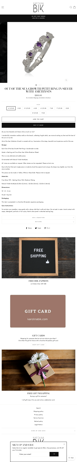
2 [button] (37, 85)
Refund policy (38, 421)
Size (38, 104)
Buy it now (38, 125)
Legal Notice (38, 425)
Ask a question (38, 217)
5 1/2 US (27, 108)
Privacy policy (38, 415)
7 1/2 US (59, 108)
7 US (51, 108)
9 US (43, 113)
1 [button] (36, 85)
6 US (35, 108)
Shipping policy (38, 411)
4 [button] (41, 85)
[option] (38, 17)
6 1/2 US (43, 108)
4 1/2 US (11, 108)
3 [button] (39, 85)
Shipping (35, 98)
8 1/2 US (35, 113)
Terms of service (38, 418)
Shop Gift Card (38, 345)
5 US (19, 108)
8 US (67, 108)
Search (38, 408)
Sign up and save (38, 431)
